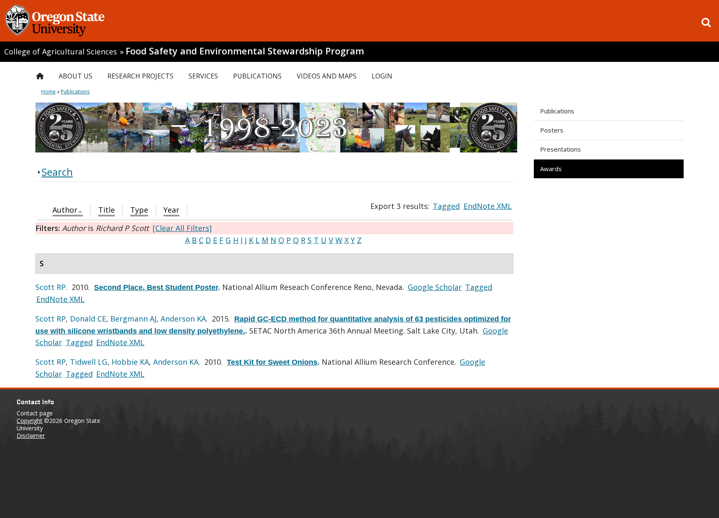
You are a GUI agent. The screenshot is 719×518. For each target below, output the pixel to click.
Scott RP (50, 287)
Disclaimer (31, 435)
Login (382, 76)
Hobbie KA (130, 362)
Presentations (560, 149)
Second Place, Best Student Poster (156, 287)
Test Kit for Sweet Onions (272, 362)
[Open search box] (706, 22)
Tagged (446, 206)
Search (57, 172)
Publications (557, 111)
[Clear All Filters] (182, 228)
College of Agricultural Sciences (60, 51)
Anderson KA (183, 319)
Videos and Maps (327, 76)
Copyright (29, 421)
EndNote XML (488, 206)
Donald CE (88, 319)
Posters (551, 130)
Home (48, 91)
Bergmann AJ (133, 319)
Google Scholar (435, 287)
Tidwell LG (88, 362)
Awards (551, 168)
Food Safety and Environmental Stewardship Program (245, 51)
